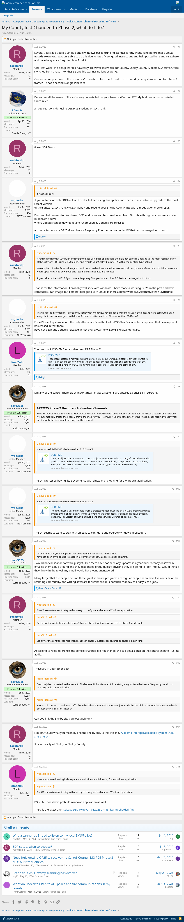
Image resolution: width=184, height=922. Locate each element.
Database (91, 9)
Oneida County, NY (21, 133)
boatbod (169, 886)
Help (173, 918)
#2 (179, 91)
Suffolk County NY (22, 428)
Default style (12, 918)
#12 (178, 597)
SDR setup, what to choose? (32, 846)
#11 (178, 540)
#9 (179, 436)
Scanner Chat (42, 876)
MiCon (170, 875)
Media (73, 9)
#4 (179, 181)
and (50, 588)
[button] (26, 9)
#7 (179, 343)
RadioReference (14, 9)
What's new (54, 9)
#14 (178, 726)
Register (107, 9)
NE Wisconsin (24, 216)
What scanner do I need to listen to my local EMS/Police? (52, 835)
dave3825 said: (44, 617)
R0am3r (17, 110)
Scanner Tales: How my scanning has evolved (45, 873)
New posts (7, 15)
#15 (178, 766)
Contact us (126, 918)
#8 (179, 386)
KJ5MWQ (17, 839)
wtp (171, 838)
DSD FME (54, 355)
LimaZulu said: (44, 443)
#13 (178, 662)
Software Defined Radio (53, 849)
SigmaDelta (167, 849)
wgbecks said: (44, 253)
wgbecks (17, 200)
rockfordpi (9, 32)
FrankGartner (19, 891)
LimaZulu (17, 362)
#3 (179, 141)
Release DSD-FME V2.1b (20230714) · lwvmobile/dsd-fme (98, 809)
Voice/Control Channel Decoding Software (62, 865)
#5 (179, 246)
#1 (179, 46)
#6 (179, 300)
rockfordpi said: (45, 188)
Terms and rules (143, 918)
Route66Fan (19, 865)
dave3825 (17, 405)
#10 (178, 488)
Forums (37, 9)
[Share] (174, 47)
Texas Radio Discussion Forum (53, 839)
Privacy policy (161, 918)
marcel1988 (19, 849)
